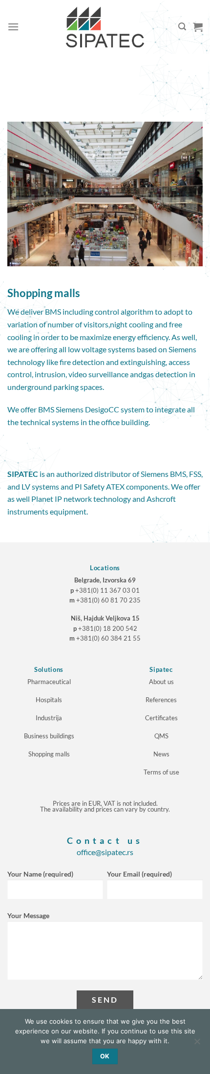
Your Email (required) (139, 874)
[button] (13, 27)
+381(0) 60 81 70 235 (108, 600)
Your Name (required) (40, 874)
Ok (105, 1056)
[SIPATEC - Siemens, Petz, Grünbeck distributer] (105, 27)
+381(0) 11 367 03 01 (107, 590)
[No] (197, 1044)
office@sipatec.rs (105, 852)
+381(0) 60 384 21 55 (108, 638)
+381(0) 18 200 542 (107, 628)
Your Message (28, 915)
